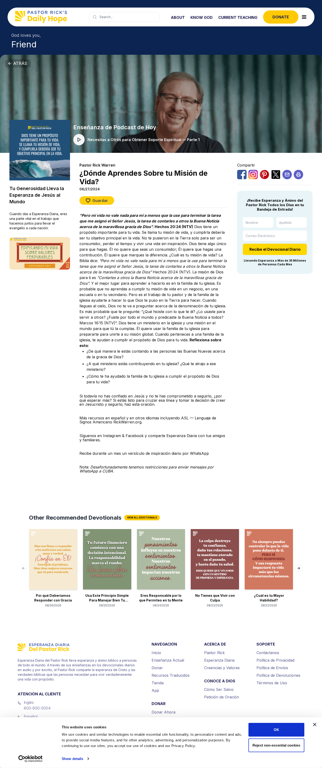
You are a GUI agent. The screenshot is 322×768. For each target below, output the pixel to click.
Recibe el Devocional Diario (275, 249)
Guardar (100, 200)
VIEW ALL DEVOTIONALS (142, 517)
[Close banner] (314, 724)
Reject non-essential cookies (276, 745)
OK (276, 730)
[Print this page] (298, 174)
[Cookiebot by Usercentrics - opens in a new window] (30, 758)
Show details (72, 759)
